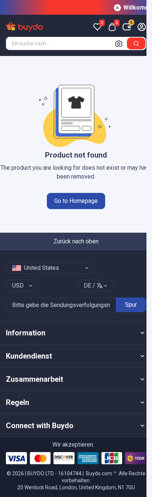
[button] (76, 332)
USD (18, 285)
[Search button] (136, 43)
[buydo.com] (24, 27)
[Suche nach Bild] (118, 43)
